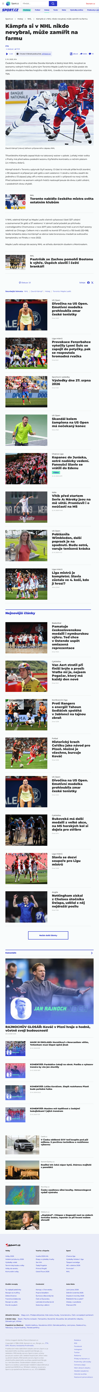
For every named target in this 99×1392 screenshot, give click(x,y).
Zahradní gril (10, 1321)
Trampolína (42, 1319)
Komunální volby (12, 1271)
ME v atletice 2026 (73, 1265)
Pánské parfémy (33, 1328)
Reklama (77, 1355)
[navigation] (3, 4)
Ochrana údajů (79, 1365)
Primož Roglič (41, 1268)
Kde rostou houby (52, 1315)
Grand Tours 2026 (42, 1271)
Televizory (9, 1328)
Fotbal (37, 10)
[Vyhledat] (53, 3)
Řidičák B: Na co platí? (74, 1299)
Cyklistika (56, 661)
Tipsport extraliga (73, 1262)
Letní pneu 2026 (72, 1290)
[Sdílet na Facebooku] (88, 282)
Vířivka (18, 1321)
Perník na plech (11, 1305)
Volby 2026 (9, 1256)
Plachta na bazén (30, 1319)
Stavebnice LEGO (45, 1325)
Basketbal (56, 623)
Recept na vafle (11, 1302)
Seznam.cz (90, 4)
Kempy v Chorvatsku (44, 1290)
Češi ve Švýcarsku (43, 1299)
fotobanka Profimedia (25, 1345)
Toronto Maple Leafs (62, 291)
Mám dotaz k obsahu (82, 1368)
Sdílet (85, 54)
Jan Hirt (39, 1262)
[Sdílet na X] (92, 282)
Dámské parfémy (59, 1325)
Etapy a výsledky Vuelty (45, 1259)
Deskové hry (81, 1325)
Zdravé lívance (10, 1296)
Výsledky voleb (11, 1262)
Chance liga (70, 1256)
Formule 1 (70, 1268)
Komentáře (10, 953)
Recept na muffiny (12, 1293)
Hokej (46, 10)
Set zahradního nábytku (74, 1319)
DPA (7, 1345)
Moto (64, 10)
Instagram (78, 1349)
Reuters (13, 1345)
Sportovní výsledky (61, 377)
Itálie (54, 492)
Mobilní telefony (31, 1325)
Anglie (55, 892)
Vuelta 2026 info (42, 1256)
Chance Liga (57, 454)
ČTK (7, 46)
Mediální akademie (81, 1371)
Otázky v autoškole (73, 1302)
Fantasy (26, 10)
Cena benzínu (65, 1315)
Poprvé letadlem (42, 1293)
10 (93, 54)
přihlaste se (46, 54)
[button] (49, 113)
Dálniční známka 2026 (74, 1293)
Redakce (77, 1340)
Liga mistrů (57, 338)
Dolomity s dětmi (42, 1305)
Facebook (78, 1346)
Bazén (20, 1319)
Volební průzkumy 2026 (14, 1259)
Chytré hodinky (20, 1328)
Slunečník (51, 1319)
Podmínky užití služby (82, 1362)
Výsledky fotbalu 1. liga (75, 1259)
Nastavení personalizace (83, 1377)
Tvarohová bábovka (13, 1299)
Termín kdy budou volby (14, 1265)
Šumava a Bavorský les (44, 1296)
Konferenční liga (59, 700)
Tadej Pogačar (41, 1265)
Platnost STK (71, 1305)
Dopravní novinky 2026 (75, 1296)
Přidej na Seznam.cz (82, 1359)
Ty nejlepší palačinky (13, 1290)
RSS (75, 1343)
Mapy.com (25, 1315)
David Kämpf (37, 291)
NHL (32, 195)
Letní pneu (71, 1325)
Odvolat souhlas (80, 1374)
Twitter (77, 1352)
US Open (56, 300)
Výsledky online (76, 10)
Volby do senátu (11, 1268)
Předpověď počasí (37, 1315)
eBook (75, 54)
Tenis (55, 10)
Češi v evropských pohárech (82, 1315)
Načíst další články (48, 935)
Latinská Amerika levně (45, 1302)
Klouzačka (60, 1319)
